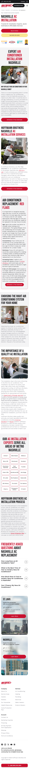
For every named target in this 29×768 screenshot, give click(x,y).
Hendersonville (14, 472)
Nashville (8, 10)
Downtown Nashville (6, 467)
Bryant (12, 421)
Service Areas (5, 694)
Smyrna (6, 489)
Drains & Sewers (20, 705)
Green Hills (6, 472)
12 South (23, 489)
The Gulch (14, 483)
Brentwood (14, 461)
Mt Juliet (5, 478)
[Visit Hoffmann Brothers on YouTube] (11, 745)
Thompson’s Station (14, 489)
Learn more (14, 616)
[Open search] (27, 1)
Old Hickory (6, 483)
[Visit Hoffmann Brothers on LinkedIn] (14, 745)
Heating (17, 694)
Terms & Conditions (7, 736)
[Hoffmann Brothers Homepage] (7, 5)
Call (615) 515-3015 (14, 35)
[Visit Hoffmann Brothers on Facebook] (2, 745)
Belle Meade (14, 455)
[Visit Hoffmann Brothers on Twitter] (8, 745)
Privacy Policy (5, 733)
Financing (4, 723)
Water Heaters (19, 702)
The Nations (23, 483)
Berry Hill (5, 461)
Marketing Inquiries (7, 720)
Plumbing (18, 697)
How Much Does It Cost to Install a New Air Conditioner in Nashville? (12, 578)
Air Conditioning (14, 10)
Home (3, 10)
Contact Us (4, 717)
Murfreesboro (14, 478)
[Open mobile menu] (27, 5)
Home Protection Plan (17, 533)
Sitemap (3, 730)
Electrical (18, 699)
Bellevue (23, 455)
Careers (3, 697)
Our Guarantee (5, 702)
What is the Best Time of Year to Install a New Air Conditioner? (10, 570)
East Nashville (14, 467)
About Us (4, 691)
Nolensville (23, 478)
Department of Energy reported (13, 395)
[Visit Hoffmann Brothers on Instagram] (5, 745)
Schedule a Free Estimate (14, 119)
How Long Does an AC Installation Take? (9, 562)
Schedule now (18, 5)
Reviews (3, 699)
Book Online (14, 31)
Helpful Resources (6, 705)
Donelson (23, 461)
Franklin (23, 466)
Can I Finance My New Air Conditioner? (10, 586)
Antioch (6, 455)
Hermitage (23, 472)
